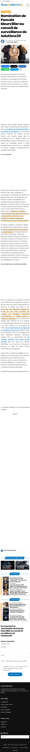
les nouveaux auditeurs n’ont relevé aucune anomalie (15, 339)
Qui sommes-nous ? (7, 704)
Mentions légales (6, 712)
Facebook (4, 722)
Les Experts (6, 11)
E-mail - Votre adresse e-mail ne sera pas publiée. (14, 661)
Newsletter (4, 707)
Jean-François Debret (10, 550)
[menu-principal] (27, 4)
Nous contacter (5, 709)
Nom (2, 655)
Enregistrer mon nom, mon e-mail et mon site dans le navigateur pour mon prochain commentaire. (15, 668)
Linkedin (3, 727)
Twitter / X (4, 724)
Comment (4, 647)
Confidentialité (5, 747)
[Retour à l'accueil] (12, 4)
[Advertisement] (15, 107)
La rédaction (4, 702)
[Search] (27, 736)
